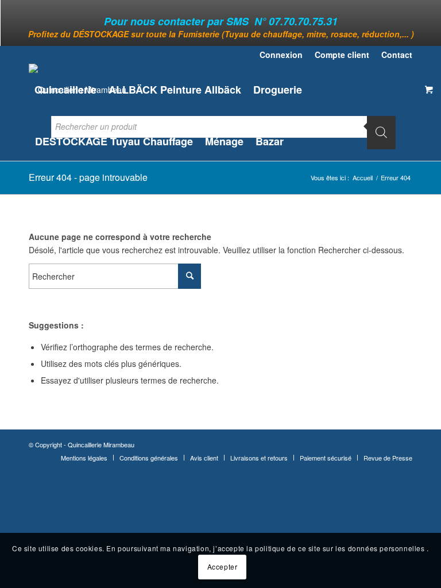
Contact (396, 54)
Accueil (363, 177)
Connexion (281, 54)
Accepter (222, 566)
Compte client (342, 54)
